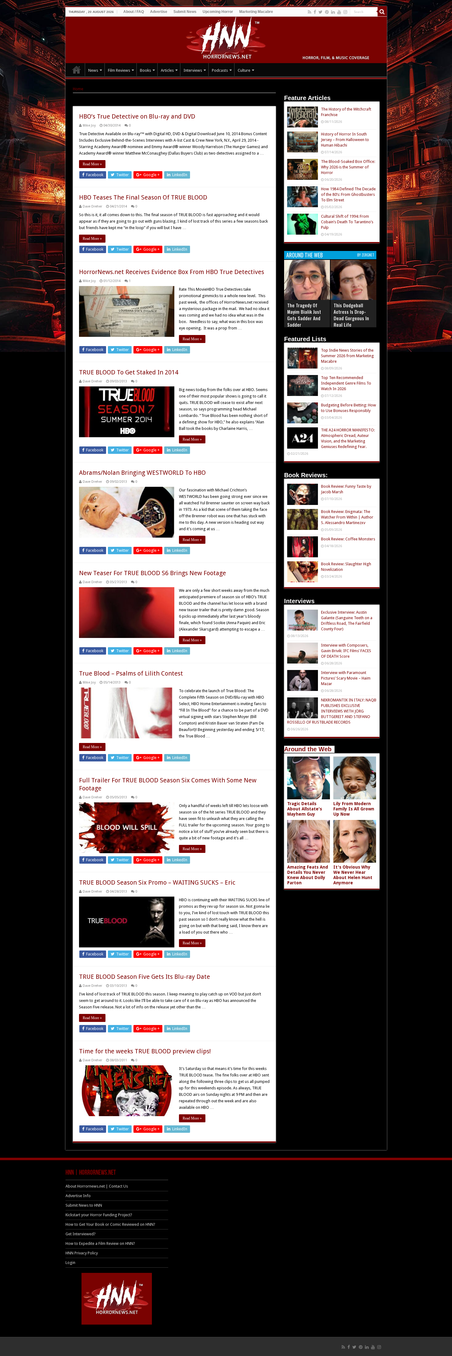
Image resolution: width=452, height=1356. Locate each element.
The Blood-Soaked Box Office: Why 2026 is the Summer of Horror (348, 167)
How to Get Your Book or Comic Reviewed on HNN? (110, 1224)
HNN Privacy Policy (81, 1253)
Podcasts (220, 70)
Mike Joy (89, 125)
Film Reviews (119, 70)
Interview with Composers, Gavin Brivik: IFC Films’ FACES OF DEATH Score (346, 651)
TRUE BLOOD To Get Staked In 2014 (128, 372)
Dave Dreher (92, 206)
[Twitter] (320, 12)
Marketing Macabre (256, 12)
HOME (77, 69)
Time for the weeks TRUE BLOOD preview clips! (145, 1051)
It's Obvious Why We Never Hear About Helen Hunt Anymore (352, 875)
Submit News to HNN (83, 1205)
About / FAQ (133, 12)
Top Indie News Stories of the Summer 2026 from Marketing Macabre (347, 356)
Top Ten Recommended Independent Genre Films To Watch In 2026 (346, 383)
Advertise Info (78, 1195)
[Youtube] (339, 12)
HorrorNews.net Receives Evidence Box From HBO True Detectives (171, 272)
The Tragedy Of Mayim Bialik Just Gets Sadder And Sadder (304, 315)
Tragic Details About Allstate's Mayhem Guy (304, 809)
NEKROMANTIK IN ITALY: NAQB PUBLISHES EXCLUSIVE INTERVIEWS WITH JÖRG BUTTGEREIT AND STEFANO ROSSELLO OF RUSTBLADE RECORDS (331, 711)
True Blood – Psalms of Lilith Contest (131, 673)
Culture (244, 70)
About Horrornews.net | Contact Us (96, 1186)
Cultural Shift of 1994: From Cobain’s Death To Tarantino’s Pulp (347, 222)
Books (145, 70)
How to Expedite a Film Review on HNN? (100, 1243)
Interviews (193, 70)
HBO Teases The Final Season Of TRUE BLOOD (143, 197)
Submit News (184, 12)
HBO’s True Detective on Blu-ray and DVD (137, 116)
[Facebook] (315, 12)
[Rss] (309, 12)
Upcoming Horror (218, 12)
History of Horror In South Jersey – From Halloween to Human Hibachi (345, 139)
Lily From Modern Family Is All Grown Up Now (353, 809)
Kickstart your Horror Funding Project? (98, 1215)
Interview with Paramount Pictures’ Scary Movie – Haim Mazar (346, 678)
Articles (167, 70)
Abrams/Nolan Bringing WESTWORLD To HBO (142, 472)
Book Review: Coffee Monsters (348, 539)
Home (78, 89)
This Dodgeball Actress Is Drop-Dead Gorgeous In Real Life (351, 315)
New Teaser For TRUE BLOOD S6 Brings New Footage (152, 573)
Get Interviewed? (80, 1234)
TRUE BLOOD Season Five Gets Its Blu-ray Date (144, 976)
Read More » (92, 164)
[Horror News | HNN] (226, 38)
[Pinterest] (326, 12)
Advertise (158, 12)
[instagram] (345, 12)
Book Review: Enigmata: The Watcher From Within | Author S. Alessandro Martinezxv (347, 517)
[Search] (382, 11)
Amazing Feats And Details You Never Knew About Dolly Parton (307, 875)
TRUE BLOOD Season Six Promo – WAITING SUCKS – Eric (157, 882)
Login (70, 1262)
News (93, 70)
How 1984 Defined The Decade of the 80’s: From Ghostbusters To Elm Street (348, 194)
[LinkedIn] (333, 12)
